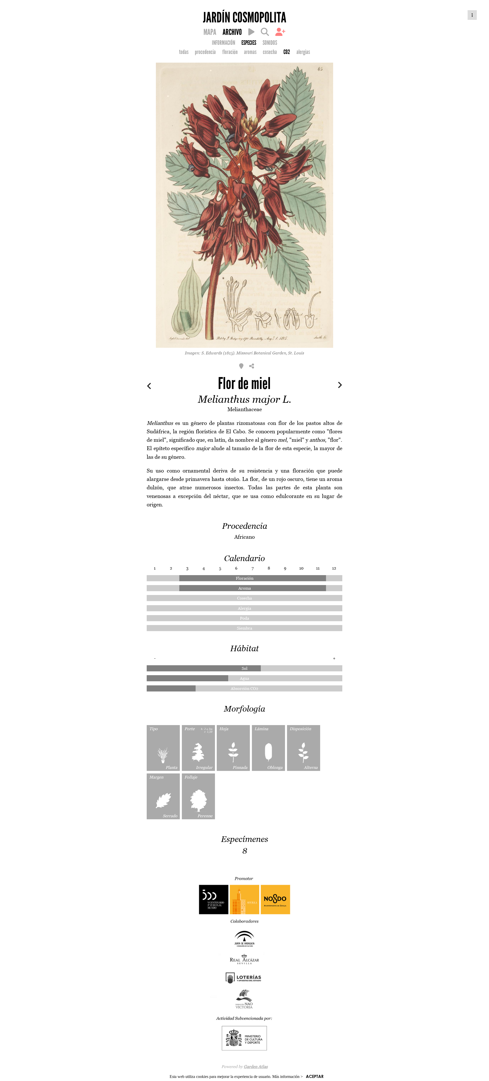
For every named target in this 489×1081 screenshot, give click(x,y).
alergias (303, 52)
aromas (250, 52)
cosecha (270, 52)
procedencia (205, 52)
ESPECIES (248, 42)
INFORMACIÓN (223, 42)
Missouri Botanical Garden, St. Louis (270, 353)
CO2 (286, 52)
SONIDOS (270, 42)
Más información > (287, 1076)
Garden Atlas (256, 1066)
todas (183, 52)
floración (230, 52)
